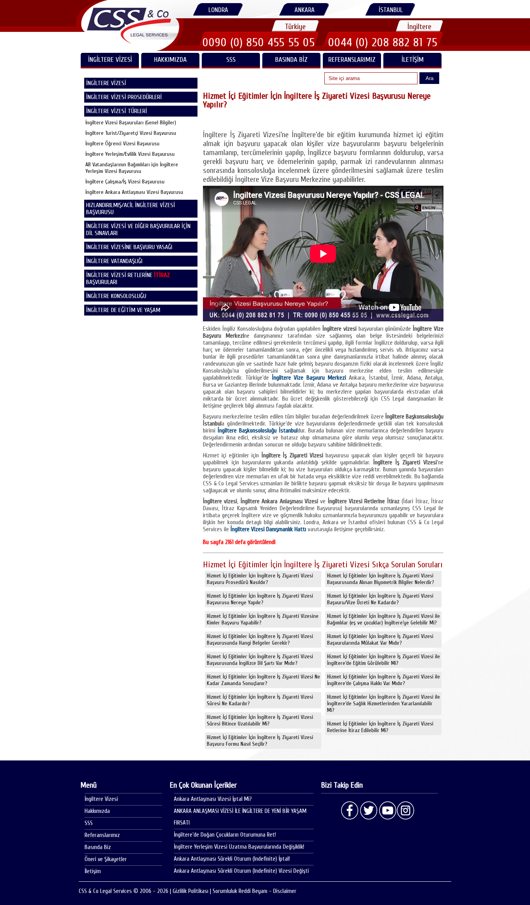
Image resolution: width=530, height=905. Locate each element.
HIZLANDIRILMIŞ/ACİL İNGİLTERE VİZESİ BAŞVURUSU (130, 209)
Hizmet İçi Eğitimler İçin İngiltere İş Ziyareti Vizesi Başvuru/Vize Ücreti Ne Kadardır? (380, 599)
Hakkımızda (170, 60)
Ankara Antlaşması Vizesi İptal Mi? (213, 799)
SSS (231, 60)
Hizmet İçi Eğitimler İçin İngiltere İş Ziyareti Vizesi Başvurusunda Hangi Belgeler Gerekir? (260, 639)
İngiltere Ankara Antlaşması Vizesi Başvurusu (134, 192)
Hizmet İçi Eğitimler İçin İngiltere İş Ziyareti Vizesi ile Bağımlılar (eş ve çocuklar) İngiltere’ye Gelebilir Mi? (383, 619)
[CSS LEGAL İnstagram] (406, 810)
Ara (429, 78)
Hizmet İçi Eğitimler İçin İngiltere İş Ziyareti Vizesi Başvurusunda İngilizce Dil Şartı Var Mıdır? (260, 659)
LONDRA (218, 10)
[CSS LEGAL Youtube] (387, 810)
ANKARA (304, 10)
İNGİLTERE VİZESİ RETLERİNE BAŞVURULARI (128, 279)
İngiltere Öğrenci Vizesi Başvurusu (122, 143)
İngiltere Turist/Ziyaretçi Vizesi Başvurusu (130, 133)
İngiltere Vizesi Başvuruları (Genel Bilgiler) (130, 122)
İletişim (413, 60)
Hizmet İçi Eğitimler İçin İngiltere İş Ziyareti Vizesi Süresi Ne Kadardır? (260, 700)
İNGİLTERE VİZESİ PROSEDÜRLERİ (124, 97)
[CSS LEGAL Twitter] (368, 810)
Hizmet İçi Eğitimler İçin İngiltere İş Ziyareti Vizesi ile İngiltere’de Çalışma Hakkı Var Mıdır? (383, 680)
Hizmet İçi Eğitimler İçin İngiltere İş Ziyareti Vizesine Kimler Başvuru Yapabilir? (263, 619)
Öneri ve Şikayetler (106, 859)
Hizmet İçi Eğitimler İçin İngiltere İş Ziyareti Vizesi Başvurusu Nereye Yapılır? (260, 599)
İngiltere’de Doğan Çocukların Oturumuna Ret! (225, 835)
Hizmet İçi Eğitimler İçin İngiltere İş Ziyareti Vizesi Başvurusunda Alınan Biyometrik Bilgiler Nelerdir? (380, 579)
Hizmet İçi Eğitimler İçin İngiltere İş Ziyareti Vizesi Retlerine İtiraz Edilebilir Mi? (380, 727)
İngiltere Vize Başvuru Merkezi (310, 377)
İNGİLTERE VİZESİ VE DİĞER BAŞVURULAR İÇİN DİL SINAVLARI (138, 230)
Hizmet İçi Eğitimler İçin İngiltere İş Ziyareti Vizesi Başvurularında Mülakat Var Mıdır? (380, 639)
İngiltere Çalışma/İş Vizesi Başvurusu (125, 181)
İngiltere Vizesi (101, 799)
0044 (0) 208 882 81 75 (383, 42)
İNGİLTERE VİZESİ (110, 60)
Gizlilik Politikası (190, 891)
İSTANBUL (391, 10)
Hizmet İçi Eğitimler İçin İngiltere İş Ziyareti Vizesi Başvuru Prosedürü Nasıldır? (260, 579)
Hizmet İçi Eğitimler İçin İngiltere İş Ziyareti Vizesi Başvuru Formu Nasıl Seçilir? (260, 740)
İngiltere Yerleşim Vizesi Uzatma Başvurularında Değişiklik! (239, 847)
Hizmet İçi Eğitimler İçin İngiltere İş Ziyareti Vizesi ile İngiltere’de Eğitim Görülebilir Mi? (383, 659)
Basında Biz (291, 60)
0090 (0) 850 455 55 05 (259, 42)
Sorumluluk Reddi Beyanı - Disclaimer (254, 891)
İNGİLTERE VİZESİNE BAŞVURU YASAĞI (129, 247)
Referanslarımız (352, 60)
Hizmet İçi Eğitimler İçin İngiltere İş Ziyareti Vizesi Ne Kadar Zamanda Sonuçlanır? (263, 680)
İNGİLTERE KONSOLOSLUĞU (116, 296)
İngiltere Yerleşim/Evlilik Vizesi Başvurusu (130, 154)
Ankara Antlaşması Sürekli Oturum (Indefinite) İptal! (232, 859)
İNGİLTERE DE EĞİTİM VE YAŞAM (123, 310)
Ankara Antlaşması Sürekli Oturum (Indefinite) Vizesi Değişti (241, 871)
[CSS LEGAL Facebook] (350, 810)
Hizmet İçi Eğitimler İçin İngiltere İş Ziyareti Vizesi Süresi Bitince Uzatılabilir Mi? (260, 720)
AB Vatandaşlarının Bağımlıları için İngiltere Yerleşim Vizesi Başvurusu (131, 167)
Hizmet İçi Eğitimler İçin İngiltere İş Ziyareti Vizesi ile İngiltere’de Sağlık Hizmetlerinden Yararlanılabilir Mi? (383, 703)
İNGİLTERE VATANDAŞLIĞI (114, 261)
